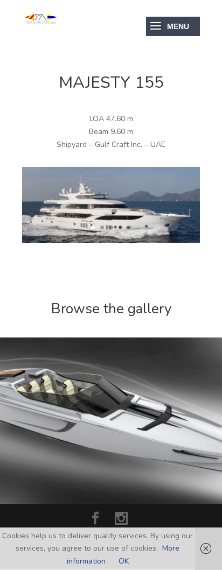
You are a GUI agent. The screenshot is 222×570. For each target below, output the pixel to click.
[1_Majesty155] (111, 240)
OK (124, 561)
